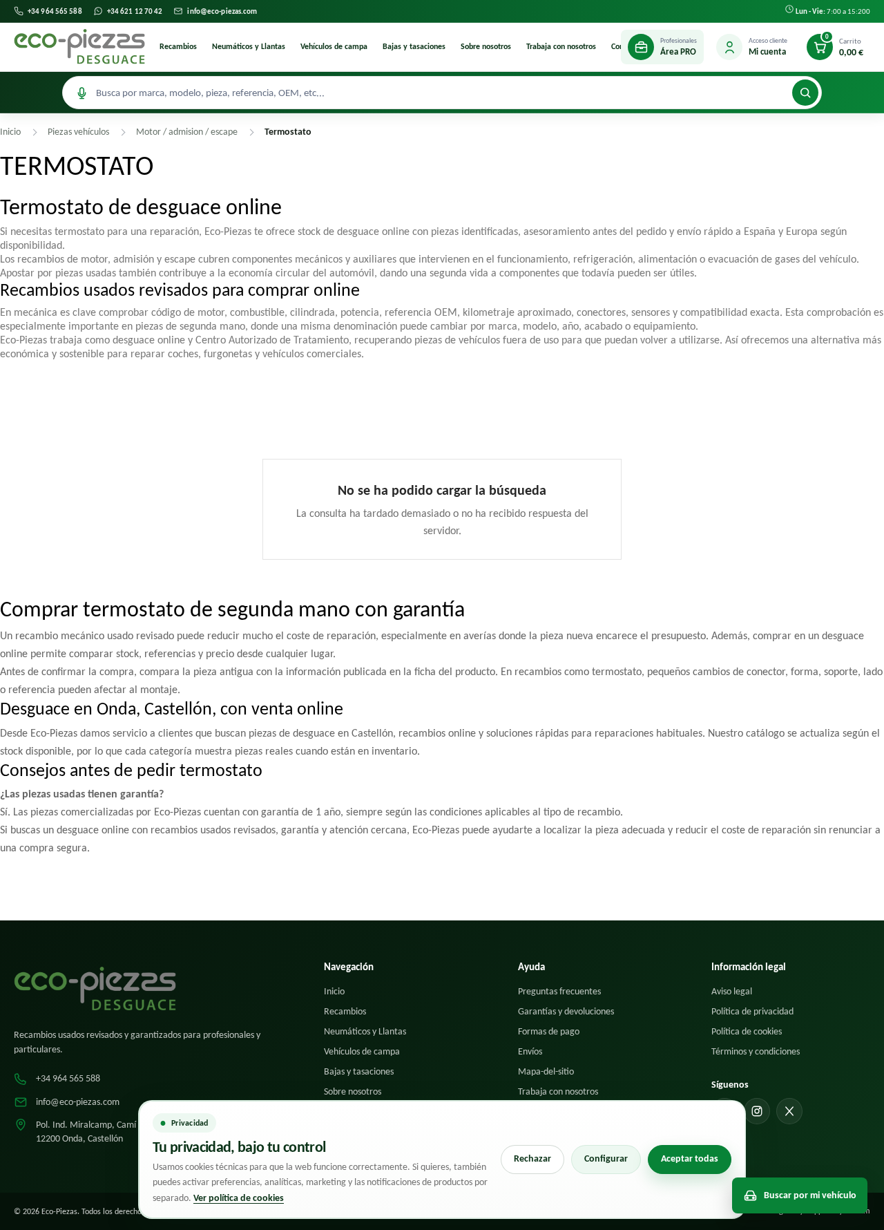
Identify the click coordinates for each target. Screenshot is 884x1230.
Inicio (334, 991)
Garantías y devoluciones (566, 1011)
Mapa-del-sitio (546, 1071)
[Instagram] (757, 1111)
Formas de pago (548, 1031)
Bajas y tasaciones (414, 46)
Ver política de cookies (238, 1198)
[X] (789, 1111)
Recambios (178, 46)
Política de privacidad (752, 1011)
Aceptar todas (689, 1158)
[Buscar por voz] (81, 92)
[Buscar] (805, 92)
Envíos (530, 1051)
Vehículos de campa (333, 46)
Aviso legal (731, 991)
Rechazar (532, 1158)
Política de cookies (746, 1031)
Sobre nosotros (486, 46)
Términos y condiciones (755, 1051)
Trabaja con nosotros (561, 46)
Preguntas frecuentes (559, 991)
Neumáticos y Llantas (248, 46)
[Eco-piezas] (79, 47)
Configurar (606, 1158)
